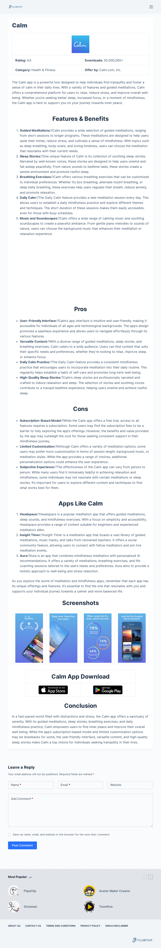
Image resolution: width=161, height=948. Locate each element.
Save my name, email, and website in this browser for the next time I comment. (61, 834)
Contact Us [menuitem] (33, 925)
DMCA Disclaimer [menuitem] (116, 925)
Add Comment (22, 799)
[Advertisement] (80, 268)
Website (115, 785)
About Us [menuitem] (14, 925)
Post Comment (22, 845)
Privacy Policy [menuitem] (90, 925)
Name (16, 785)
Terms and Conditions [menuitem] (61, 925)
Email (65, 785)
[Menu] (151, 7)
